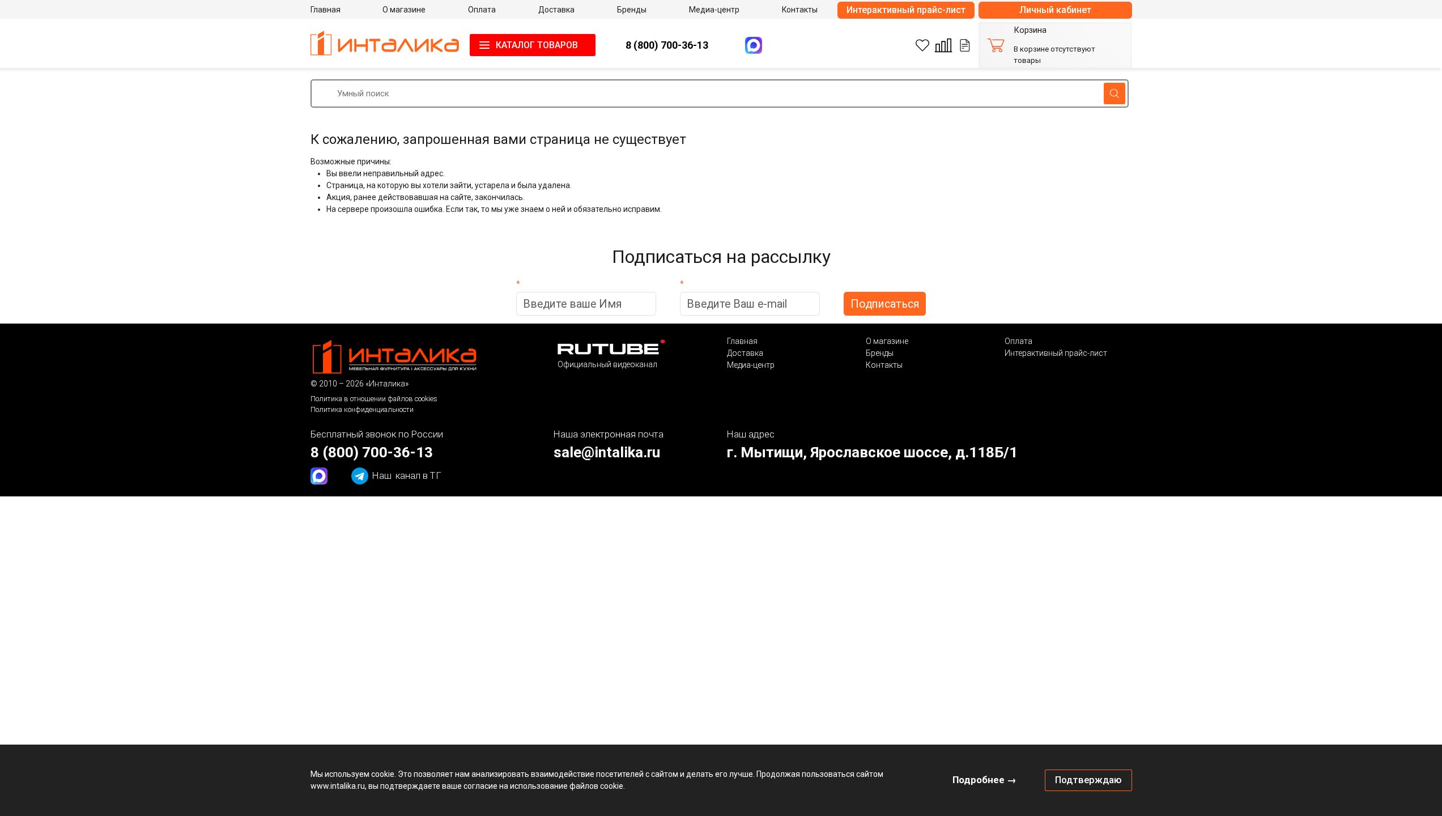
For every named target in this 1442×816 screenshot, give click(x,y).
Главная (742, 341)
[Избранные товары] (922, 45)
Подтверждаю (1088, 779)
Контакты (884, 364)
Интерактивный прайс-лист (906, 10)
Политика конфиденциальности (362, 409)
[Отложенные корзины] (965, 45)
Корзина (1030, 30)
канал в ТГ (406, 475)
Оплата (1018, 341)
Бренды (880, 353)
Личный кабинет (1055, 10)
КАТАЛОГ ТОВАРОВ (537, 45)
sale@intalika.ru (607, 452)
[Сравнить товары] (943, 45)
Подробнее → (984, 779)
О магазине (887, 341)
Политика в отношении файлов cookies (373, 398)
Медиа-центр (751, 364)
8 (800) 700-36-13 (667, 45)
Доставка (745, 353)
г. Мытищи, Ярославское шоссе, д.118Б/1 (872, 452)
